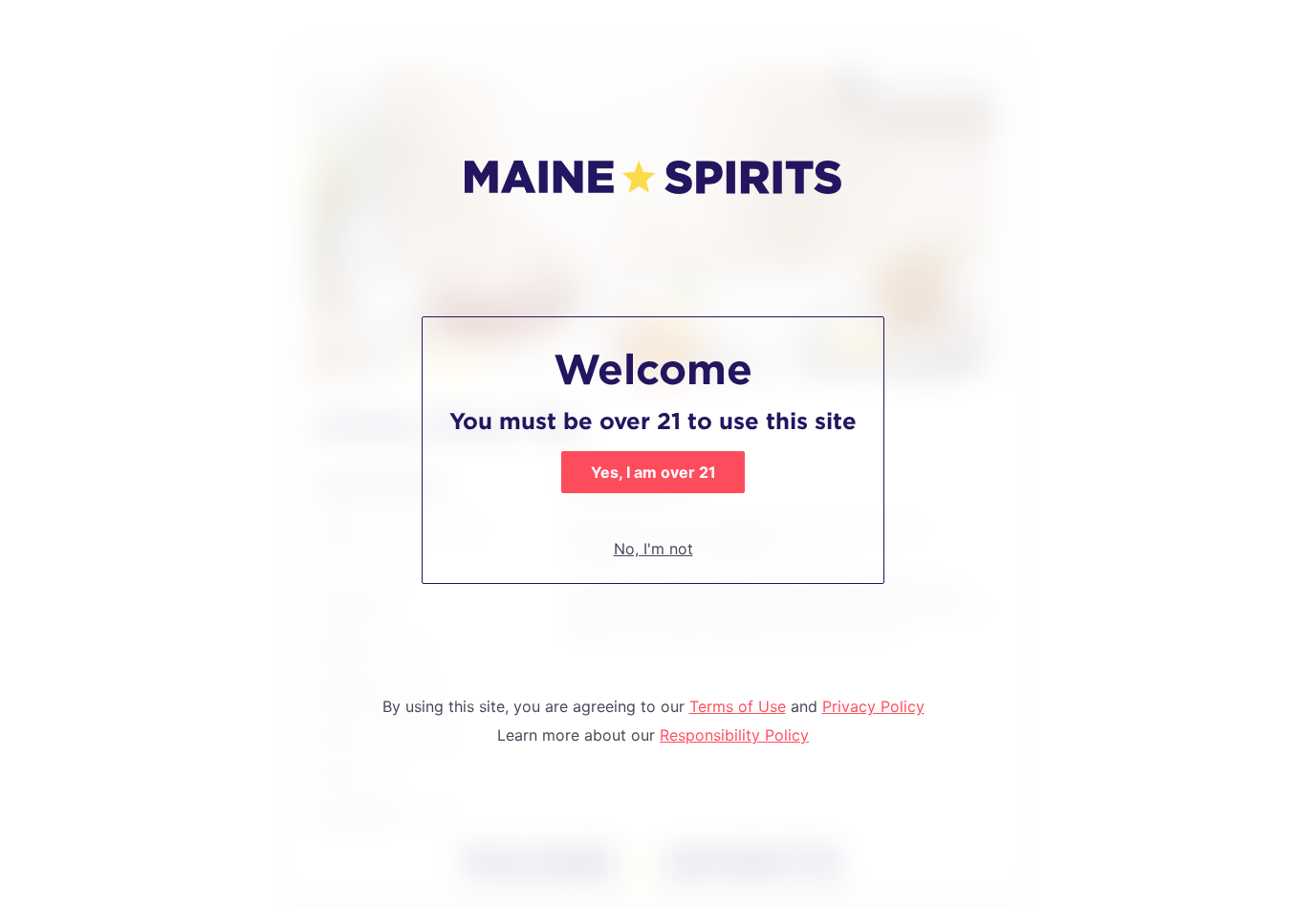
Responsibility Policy (734, 735)
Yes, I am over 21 (653, 472)
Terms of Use (737, 706)
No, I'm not (653, 548)
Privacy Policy (873, 706)
